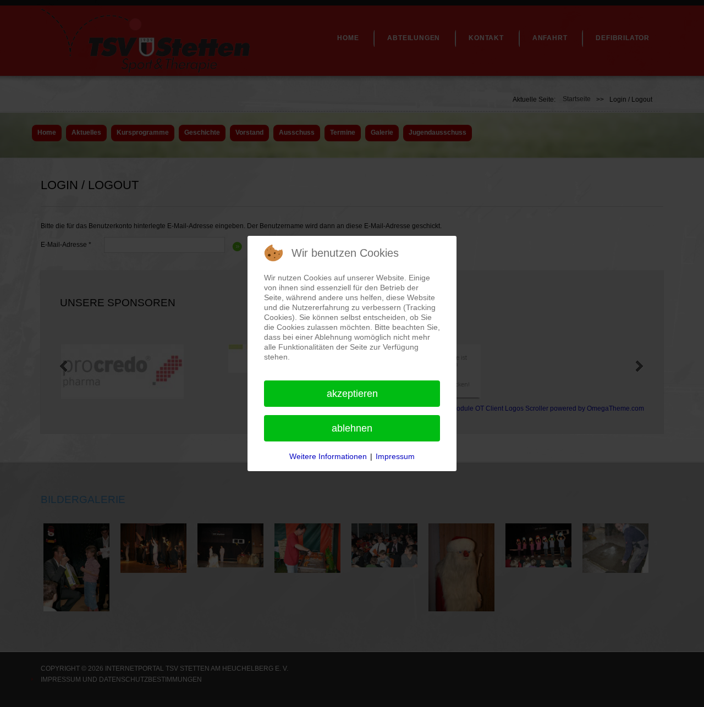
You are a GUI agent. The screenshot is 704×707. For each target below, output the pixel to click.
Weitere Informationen (328, 456)
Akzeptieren (352, 393)
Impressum (395, 456)
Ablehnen (352, 428)
